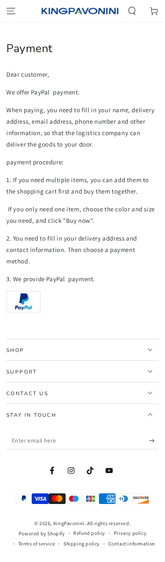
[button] (132, 11)
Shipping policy (81, 543)
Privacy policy (130, 533)
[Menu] (11, 11)
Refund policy (89, 533)
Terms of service (36, 543)
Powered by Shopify (42, 533)
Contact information (131, 543)
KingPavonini (69, 523)
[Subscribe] (154, 441)
